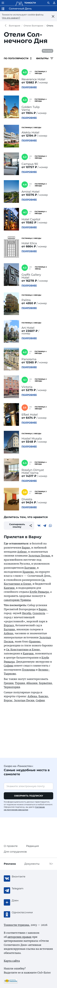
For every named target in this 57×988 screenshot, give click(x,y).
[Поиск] (48, 3)
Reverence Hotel (33, 79)
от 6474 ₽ (29, 417)
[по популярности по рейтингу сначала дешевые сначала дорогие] (18, 58)
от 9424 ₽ (29, 502)
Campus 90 (30, 164)
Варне (26, 547)
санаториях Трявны (17, 600)
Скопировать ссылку (17, 525)
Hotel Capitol (31, 219)
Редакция (32, 845)
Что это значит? (11, 17)
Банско (43, 696)
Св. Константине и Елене (23, 649)
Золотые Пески (24, 700)
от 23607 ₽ (30, 330)
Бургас (8, 700)
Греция (8, 683)
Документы (32, 863)
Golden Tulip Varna (31, 108)
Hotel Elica (29, 243)
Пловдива (28, 669)
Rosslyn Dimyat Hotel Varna (33, 471)
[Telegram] (45, 525)
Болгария (14, 25)
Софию (8, 665)
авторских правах (19, 936)
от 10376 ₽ (29, 194)
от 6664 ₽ (29, 246)
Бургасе (9, 625)
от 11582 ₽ (29, 222)
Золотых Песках (39, 555)
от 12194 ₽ (29, 135)
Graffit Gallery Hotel (31, 276)
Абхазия (31, 683)
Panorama (29, 359)
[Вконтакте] (39, 525)
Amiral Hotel (30, 191)
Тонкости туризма (6, 26)
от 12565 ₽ (29, 362)
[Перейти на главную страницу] (26, 3)
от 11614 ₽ (29, 113)
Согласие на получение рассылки (24, 808)
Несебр (26, 613)
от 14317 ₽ (29, 476)
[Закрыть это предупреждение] (53, 16)
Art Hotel (28, 327)
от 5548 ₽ (29, 441)
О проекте (11, 845)
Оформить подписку (28, 795)
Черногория (12, 687)
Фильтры (42, 58)
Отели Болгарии (33, 25)
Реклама (47, 51)
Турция (20, 683)
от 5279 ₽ (29, 390)
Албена (32, 696)
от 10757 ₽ (29, 167)
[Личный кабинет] (54, 3)
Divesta (27, 499)
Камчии (9, 587)
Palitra (26, 300)
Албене (22, 551)
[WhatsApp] (50, 525)
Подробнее (29, 87)
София (40, 700)
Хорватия (45, 683)
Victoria (27, 387)
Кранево (28, 571)
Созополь (39, 613)
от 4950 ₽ (29, 303)
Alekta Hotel (30, 132)
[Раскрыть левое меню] (3, 3)
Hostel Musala (32, 438)
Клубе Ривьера (39, 591)
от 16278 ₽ (29, 280)
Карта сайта (12, 960)
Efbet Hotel (30, 414)
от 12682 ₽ (29, 82)
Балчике (30, 567)
